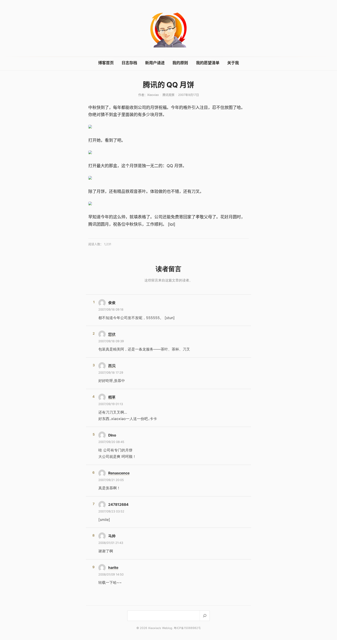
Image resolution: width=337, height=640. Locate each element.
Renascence (119, 473)
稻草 (112, 397)
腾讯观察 (168, 95)
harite (113, 567)
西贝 (112, 366)
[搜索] (205, 616)
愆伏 (112, 334)
